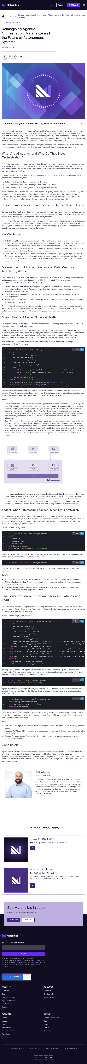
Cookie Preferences (70, 1048)
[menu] (83, 5)
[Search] (52, 5)
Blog (11, 16)
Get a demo (28, 920)
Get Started (73, 5)
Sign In (60, 5)
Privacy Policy (34, 1048)
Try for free (13, 920)
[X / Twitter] (41, 1057)
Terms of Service (51, 1048)
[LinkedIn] (36, 1057)
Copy (77, 349)
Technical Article (10, 22)
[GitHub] (51, 1057)
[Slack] (46, 1057)
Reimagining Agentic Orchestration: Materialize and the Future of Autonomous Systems (51, 16)
